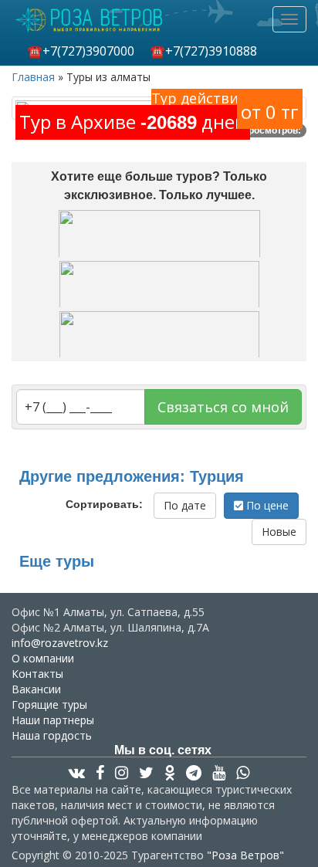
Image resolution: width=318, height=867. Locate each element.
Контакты (37, 673)
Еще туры (56, 561)
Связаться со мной (223, 407)
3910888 (203, 50)
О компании (43, 658)
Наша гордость (52, 735)
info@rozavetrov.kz (60, 642)
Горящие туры (49, 704)
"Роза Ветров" (245, 855)
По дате (185, 505)
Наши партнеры (53, 720)
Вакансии (36, 689)
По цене (266, 505)
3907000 (80, 50)
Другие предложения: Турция (131, 476)
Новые (279, 531)
